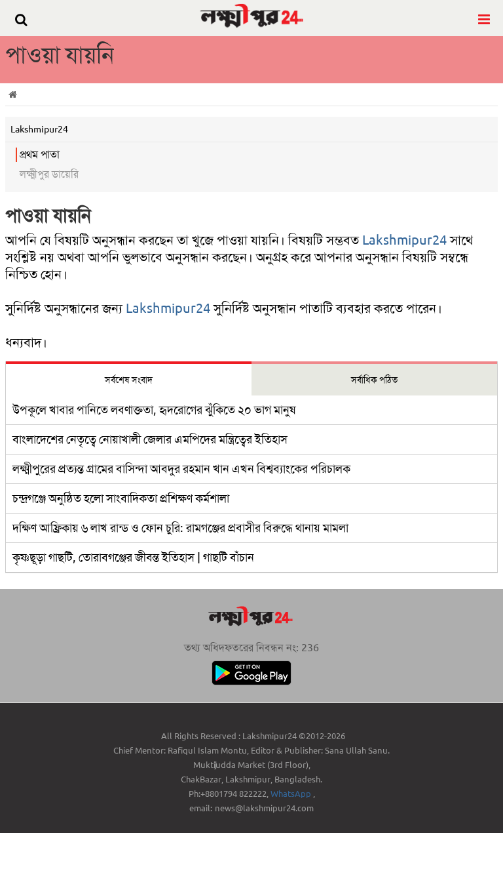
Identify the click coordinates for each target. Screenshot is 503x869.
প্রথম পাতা (40, 154)
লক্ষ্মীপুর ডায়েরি (49, 174)
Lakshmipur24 (404, 240)
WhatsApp (291, 793)
